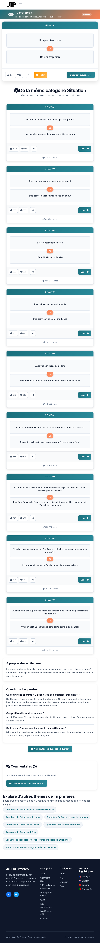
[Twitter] (16, 894)
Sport (62, 886)
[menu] (20, 4)
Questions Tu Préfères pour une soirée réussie (30, 809)
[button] (50, 40)
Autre (62, 873)
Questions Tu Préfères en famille (22, 824)
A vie (62, 877)
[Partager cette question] (28, 75)
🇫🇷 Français (84, 876)
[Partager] (34, 148)
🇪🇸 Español (84, 885)
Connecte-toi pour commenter (28, 783)
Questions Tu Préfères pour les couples (67, 817)
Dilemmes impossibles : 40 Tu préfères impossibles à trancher (37, 839)
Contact (44, 918)
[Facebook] (8, 894)
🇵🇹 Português (85, 889)
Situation (64, 882)
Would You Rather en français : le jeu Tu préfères (31, 847)
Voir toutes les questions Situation (51, 749)
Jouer (43, 873)
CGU (82, 937)
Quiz (42, 899)
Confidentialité (71, 937)
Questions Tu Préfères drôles (21, 832)
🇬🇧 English (84, 880)
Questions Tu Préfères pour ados (63, 824)
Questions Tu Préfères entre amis (23, 817)
